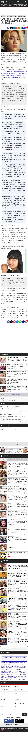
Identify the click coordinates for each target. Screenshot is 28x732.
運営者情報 (9, 724)
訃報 (2, 709)
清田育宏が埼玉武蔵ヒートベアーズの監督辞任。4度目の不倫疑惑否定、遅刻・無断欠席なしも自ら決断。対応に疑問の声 (13, 673)
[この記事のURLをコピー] (23, 28)
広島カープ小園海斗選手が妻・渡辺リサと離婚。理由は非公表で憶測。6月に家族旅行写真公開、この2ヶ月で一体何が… (14, 678)
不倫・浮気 (3, 699)
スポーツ (2, 696)
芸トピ (4, 2)
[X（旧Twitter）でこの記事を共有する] (11, 28)
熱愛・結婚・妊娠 (21, 16)
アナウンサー (3, 703)
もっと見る (14, 648)
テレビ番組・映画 (4, 689)
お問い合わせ (19, 724)
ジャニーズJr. (6, 394)
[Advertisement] (14, 11)
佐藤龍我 (13, 394)
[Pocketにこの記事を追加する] (17, 28)
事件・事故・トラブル (11, 16)
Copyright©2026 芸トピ (14, 729)
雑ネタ (2, 706)
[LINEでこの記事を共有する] (20, 28)
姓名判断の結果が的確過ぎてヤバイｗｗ (17, 554)
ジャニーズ (3, 16)
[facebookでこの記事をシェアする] (8, 28)
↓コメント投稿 (24, 403)
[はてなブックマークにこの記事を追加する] (14, 28)
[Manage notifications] (2, 729)
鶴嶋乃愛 (18, 394)
